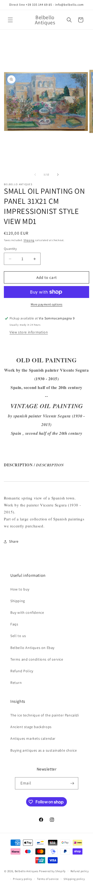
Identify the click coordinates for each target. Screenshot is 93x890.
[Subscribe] (72, 783)
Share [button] (14, 541)
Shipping (29, 240)
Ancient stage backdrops (31, 726)
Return (16, 682)
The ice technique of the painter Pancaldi (44, 715)
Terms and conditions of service (36, 659)
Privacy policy (22, 879)
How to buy (19, 589)
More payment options (47, 304)
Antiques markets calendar (33, 738)
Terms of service (48, 879)
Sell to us (18, 635)
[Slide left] (35, 174)
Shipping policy (74, 879)
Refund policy (80, 871)
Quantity (10, 248)
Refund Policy (21, 671)
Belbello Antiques (26, 871)
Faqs (14, 624)
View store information (29, 332)
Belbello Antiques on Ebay (32, 647)
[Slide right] (58, 174)
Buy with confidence (27, 612)
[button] (10, 20)
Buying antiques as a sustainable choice (43, 750)
